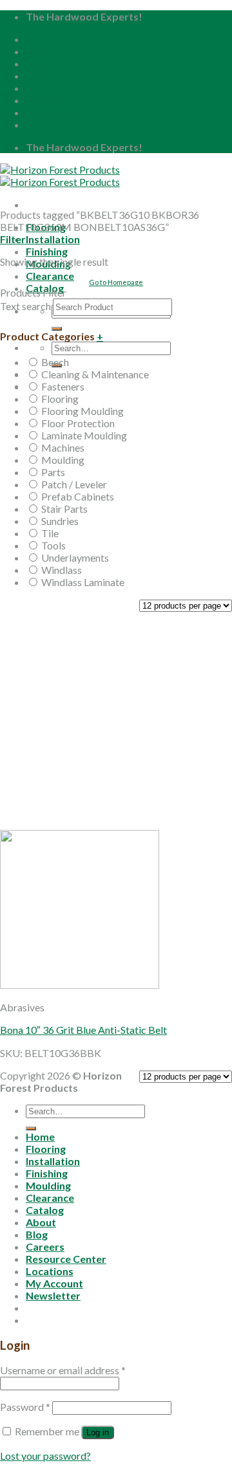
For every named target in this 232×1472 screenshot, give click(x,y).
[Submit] (57, 329)
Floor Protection (78, 423)
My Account (54, 112)
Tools (53, 545)
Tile (50, 533)
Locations (49, 100)
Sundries (60, 521)
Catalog (45, 1210)
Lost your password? (45, 1455)
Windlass (61, 570)
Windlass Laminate (82, 582)
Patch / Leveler (74, 484)
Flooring (60, 398)
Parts (53, 472)
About (41, 51)
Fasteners (62, 386)
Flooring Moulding (82, 411)
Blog (37, 63)
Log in (97, 1432)
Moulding (62, 460)
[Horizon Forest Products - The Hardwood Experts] (60, 175)
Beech (55, 362)
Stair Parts (64, 508)
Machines (62, 447)
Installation (53, 239)
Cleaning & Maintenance (95, 374)
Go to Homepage (116, 282)
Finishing (47, 251)
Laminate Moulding (84, 435)
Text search (25, 306)
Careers (45, 75)
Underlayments (75, 557)
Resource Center (66, 88)
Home (40, 39)
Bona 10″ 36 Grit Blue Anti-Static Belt (83, 1030)
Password (25, 1407)
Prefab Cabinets (77, 496)
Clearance (50, 276)
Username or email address (63, 1370)
